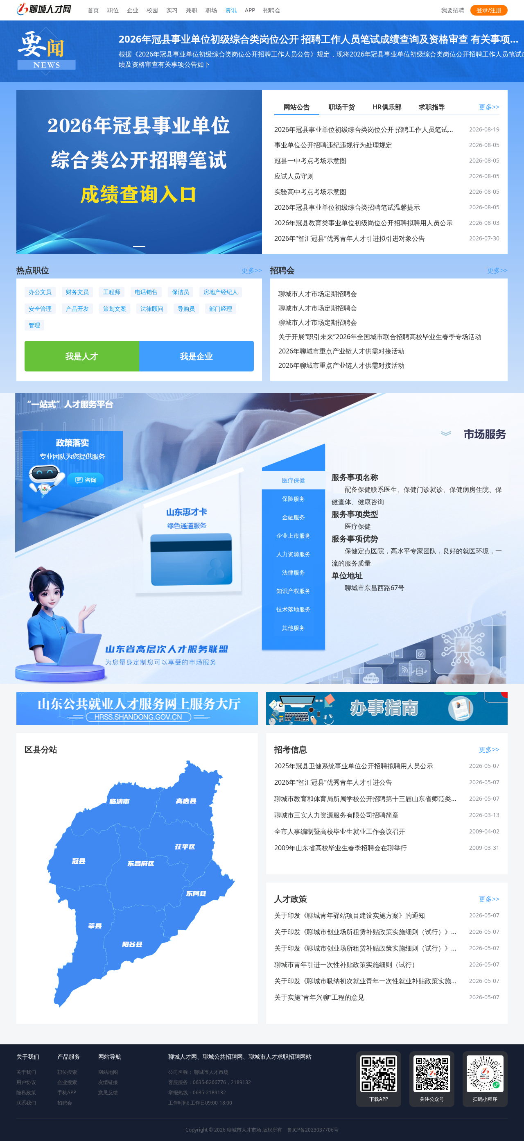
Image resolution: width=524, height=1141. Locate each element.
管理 (34, 325)
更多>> (489, 106)
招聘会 (64, 1102)
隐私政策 (26, 1092)
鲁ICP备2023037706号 (313, 1129)
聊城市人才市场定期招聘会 (317, 293)
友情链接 (108, 1082)
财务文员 (77, 292)
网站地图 (108, 1072)
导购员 (186, 308)
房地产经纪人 (220, 292)
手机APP (66, 1092)
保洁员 (180, 292)
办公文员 (40, 292)
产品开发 (77, 308)
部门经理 (220, 308)
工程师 (111, 292)
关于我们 (26, 1072)
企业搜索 (67, 1082)
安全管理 (40, 308)
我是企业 (196, 356)
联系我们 (26, 1102)
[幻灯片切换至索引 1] (139, 246)
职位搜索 (67, 1072)
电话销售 (146, 292)
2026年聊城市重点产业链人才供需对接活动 (341, 350)
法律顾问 (151, 308)
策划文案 (114, 308)
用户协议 (26, 1082)
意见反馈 (108, 1092)
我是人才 (82, 356)
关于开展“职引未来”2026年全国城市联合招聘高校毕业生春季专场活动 (379, 336)
